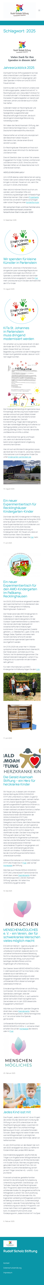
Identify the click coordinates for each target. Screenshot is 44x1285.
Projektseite (34, 197)
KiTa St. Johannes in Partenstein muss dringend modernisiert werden (18, 333)
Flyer (25, 863)
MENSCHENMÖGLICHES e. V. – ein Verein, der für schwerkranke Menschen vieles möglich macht (21, 935)
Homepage (7, 865)
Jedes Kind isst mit (17, 1112)
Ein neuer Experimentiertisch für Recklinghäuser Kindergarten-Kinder (19, 506)
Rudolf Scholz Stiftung (20, 1251)
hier (36, 278)
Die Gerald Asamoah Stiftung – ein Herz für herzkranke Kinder (19, 780)
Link (38, 669)
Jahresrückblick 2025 (18, 67)
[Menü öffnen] (39, 10)
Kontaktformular (32, 202)
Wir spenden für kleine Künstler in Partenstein (20, 260)
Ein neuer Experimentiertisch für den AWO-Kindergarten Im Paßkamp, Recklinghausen (20, 589)
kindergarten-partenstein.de (19, 457)
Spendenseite (23, 875)
